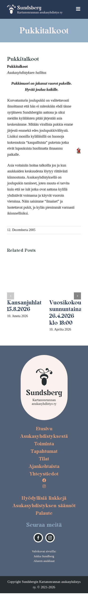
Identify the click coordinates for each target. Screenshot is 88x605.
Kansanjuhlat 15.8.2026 (24, 306)
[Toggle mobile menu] (78, 8)
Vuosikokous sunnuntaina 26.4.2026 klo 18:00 (66, 312)
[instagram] (50, 537)
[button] (10, 295)
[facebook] (38, 537)
